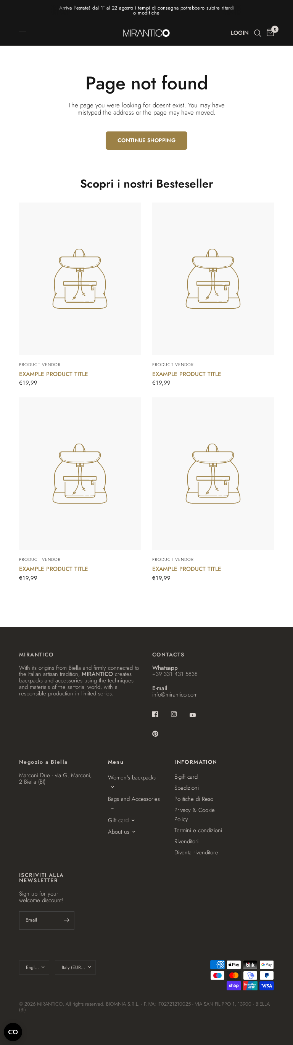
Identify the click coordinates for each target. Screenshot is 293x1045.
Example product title (53, 374)
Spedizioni (186, 788)
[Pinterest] (160, 733)
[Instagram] (179, 714)
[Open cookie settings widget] (13, 1032)
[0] (269, 33)
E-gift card (186, 777)
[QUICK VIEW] (80, 279)
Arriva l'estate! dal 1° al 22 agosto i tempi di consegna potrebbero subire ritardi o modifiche (146, 10)
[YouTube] (198, 714)
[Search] (257, 33)
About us (118, 832)
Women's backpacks (132, 777)
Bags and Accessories (134, 799)
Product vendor (40, 364)
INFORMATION (195, 762)
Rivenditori (186, 841)
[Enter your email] (66, 920)
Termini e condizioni (198, 830)
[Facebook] (160, 714)
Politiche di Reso (193, 799)
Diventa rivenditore (196, 852)
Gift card (118, 820)
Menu (116, 762)
